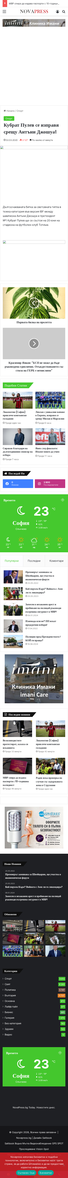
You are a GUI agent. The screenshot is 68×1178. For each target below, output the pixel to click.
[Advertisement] (34, 69)
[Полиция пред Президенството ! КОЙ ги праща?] (13, 641)
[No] (63, 1165)
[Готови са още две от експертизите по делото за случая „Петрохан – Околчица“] (55, 938)
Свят (7, 984)
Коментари (56, 560)
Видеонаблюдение (41, 1143)
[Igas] (34, 22)
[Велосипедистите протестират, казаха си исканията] (17, 728)
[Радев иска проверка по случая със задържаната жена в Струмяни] (50, 766)
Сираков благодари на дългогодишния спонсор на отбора (18, 452)
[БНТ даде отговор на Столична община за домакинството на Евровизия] (13, 925)
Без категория (13, 1023)
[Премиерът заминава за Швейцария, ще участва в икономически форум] (13, 576)
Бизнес (9, 1012)
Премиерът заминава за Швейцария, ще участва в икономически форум (39, 575)
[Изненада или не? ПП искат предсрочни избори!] (13, 626)
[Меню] (4, 13)
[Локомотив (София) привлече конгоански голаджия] (18, 400)
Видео (8, 1034)
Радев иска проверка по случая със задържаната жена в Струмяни (49, 781)
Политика (10, 989)
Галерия (9, 1017)
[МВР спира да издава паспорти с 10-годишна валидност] (17, 766)
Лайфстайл (11, 1006)
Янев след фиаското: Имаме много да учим (47, 450)
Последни (34, 560)
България (10, 995)
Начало (10, 110)
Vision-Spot (42, 1149)
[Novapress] (34, 11)
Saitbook (47, 1137)
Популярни (12, 560)
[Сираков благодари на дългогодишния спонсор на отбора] (18, 436)
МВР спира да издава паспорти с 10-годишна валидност (16, 781)
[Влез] (57, 13)
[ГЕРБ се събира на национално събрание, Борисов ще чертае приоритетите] (34, 951)
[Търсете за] (63, 13)
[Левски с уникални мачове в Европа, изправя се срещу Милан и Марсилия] (50, 400)
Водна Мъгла (22, 1143)
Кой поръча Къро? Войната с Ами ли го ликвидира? (44, 590)
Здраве (9, 1029)
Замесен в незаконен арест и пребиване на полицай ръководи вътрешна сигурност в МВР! (43, 608)
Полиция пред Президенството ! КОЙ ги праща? (43, 638)
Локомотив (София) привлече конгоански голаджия (15, 415)
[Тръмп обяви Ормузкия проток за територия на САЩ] (55, 951)
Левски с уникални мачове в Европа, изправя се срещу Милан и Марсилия (50, 415)
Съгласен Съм (26, 1172)
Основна (10, 1001)
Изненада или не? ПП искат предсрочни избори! (40, 623)
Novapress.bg (23, 1137)
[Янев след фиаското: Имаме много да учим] (50, 436)
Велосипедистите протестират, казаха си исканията (15, 744)
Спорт (20, 110)
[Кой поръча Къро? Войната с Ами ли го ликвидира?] (13, 593)
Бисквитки (46, 1172)
